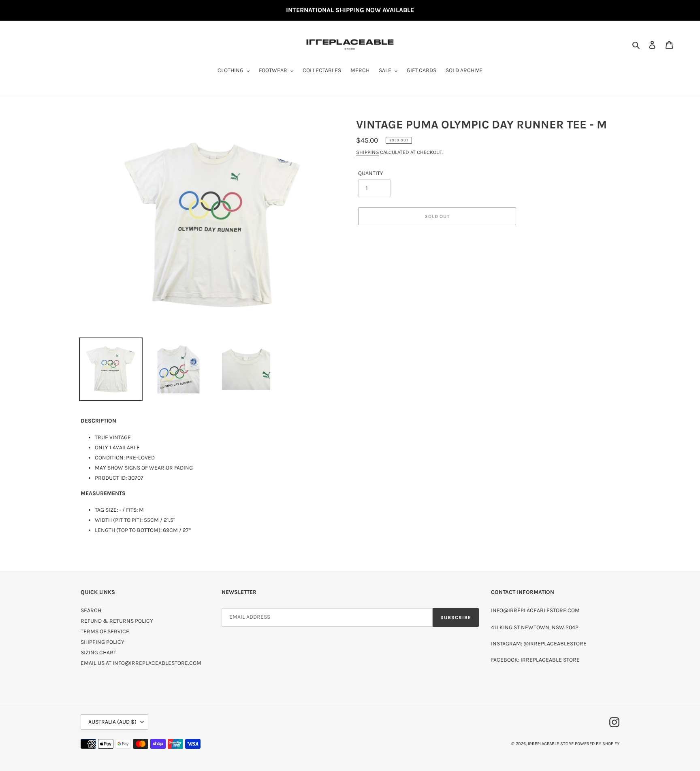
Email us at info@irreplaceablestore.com (141, 663)
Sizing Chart (98, 652)
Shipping (367, 152)
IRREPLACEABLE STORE (551, 743)
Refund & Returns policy (117, 620)
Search (91, 610)
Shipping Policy (102, 642)
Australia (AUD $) (112, 721)
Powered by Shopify (597, 743)
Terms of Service (105, 631)
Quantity (370, 173)
